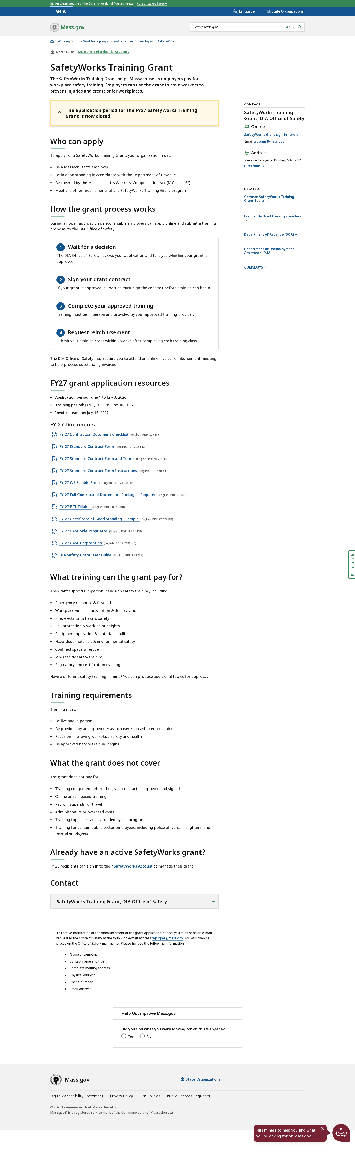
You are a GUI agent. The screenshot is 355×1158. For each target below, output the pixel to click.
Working (64, 41)
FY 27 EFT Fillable (75, 507)
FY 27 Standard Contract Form (87, 446)
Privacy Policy (121, 1095)
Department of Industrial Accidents (103, 52)
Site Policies (149, 1095)
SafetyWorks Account (134, 866)
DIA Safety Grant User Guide (86, 555)
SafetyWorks (167, 41)
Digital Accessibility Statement (76, 1095)
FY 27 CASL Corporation (81, 543)
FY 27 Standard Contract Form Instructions (98, 470)
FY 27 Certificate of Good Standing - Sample (99, 519)
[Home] (52, 41)
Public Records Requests (188, 1095)
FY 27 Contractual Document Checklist (94, 434)
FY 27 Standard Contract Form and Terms (97, 458)
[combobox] (247, 27)
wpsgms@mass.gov (167, 938)
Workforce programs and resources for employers (118, 41)
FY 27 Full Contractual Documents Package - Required (108, 494)
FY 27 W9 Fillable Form (80, 482)
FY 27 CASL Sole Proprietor (83, 531)
